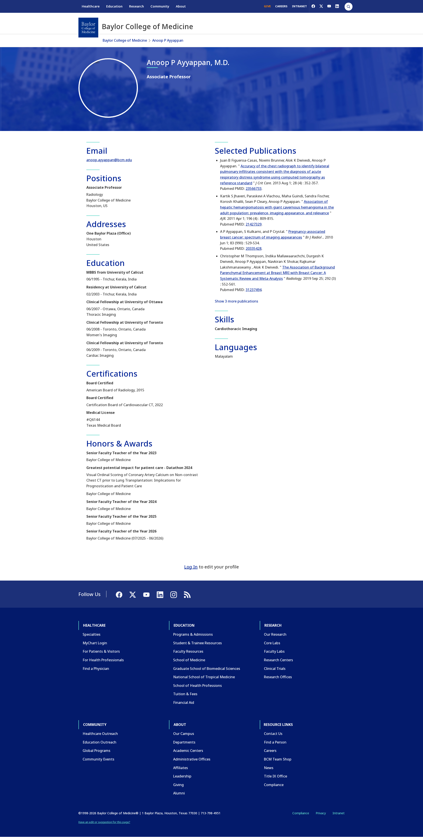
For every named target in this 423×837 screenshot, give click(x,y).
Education (114, 6)
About (181, 6)
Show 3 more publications (236, 301)
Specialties (91, 634)
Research (136, 6)
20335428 (254, 248)
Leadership (182, 776)
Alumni (179, 793)
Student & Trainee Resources (197, 643)
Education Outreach (99, 742)
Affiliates (180, 767)
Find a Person (275, 742)
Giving (178, 784)
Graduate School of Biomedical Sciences (206, 668)
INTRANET (299, 6)
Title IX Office (275, 776)
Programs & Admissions (193, 634)
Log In (191, 567)
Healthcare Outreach (100, 733)
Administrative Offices (191, 759)
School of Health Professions (197, 685)
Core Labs (272, 643)
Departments (184, 742)
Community (159, 6)
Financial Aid (183, 702)
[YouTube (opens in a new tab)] (329, 6)
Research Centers (278, 660)
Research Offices (278, 676)
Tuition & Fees (185, 693)
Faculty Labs (274, 651)
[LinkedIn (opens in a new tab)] (337, 6)
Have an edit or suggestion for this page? (104, 822)
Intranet (338, 813)
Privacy (321, 813)
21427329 (254, 224)
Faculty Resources (188, 651)
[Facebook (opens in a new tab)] (313, 6)
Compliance (274, 784)
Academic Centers (188, 750)
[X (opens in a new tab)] (321, 6)
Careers (270, 750)
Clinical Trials (275, 668)
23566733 (254, 188)
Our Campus (183, 733)
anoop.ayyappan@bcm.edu (109, 159)
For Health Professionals (103, 660)
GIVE (267, 6)
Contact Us (273, 733)
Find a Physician (96, 668)
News (268, 767)
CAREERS (281, 6)
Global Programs (96, 750)
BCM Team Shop (277, 759)
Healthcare (91, 6)
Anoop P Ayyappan (167, 40)
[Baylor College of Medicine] (88, 27)
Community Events (98, 759)
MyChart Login (95, 643)
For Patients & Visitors (101, 651)
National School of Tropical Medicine (204, 676)
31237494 (254, 289)
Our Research (275, 634)
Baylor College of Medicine (125, 40)
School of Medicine (189, 660)
